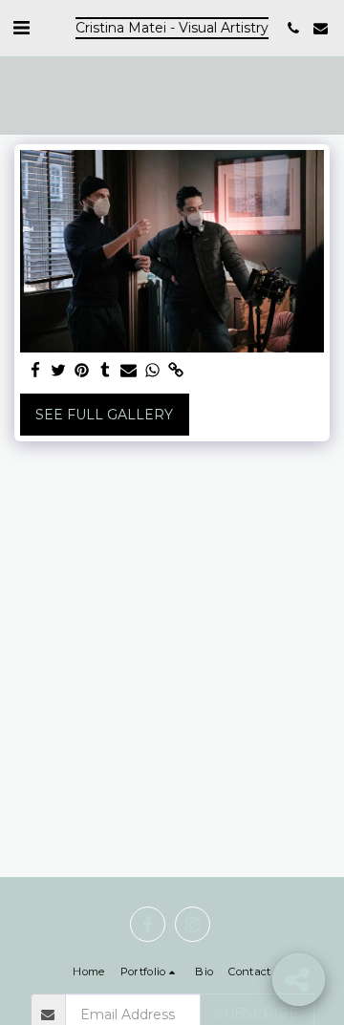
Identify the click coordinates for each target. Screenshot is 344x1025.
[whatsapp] (152, 371)
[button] (21, 28)
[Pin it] (82, 371)
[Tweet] (59, 371)
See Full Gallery (104, 414)
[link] (175, 371)
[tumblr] (106, 371)
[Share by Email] (129, 371)
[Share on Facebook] (35, 371)
